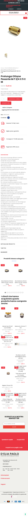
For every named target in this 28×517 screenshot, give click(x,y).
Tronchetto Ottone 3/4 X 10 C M (7, 340)
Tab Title (3, 248)
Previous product (22, 70)
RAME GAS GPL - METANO (20, 379)
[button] (5, 292)
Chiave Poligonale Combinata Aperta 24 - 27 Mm (7, 400)
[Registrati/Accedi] (22, 13)
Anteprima (10, 272)
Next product (26, 70)
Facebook (8, 117)
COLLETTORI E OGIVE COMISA (7, 405)
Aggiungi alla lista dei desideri (10, 110)
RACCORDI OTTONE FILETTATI (20, 330)
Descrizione (4, 155)
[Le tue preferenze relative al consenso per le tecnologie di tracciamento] (25, 514)
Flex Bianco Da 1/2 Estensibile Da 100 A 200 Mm (20, 400)
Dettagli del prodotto (8, 244)
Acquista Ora (6, 103)
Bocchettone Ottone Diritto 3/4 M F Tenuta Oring (21, 282)
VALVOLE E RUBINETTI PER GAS (7, 330)
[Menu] (1, 13)
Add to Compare (7, 107)
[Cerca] (5, 13)
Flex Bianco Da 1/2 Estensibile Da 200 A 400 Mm (20, 356)
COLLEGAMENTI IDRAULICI (21, 361)
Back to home (24, 70)
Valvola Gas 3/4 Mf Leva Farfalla (7, 327)
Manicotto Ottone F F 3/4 (20, 327)
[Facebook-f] (2, 487)
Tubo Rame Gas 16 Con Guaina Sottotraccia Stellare (20, 375)
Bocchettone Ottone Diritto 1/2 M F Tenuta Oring (7, 282)
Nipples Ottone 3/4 (7, 385)
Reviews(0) (4, 252)
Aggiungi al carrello (14, 99)
